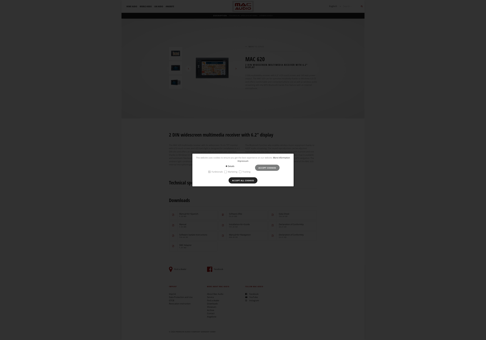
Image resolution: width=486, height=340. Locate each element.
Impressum (243, 160)
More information (281, 157)
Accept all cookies (243, 180)
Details (231, 166)
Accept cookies (267, 167)
